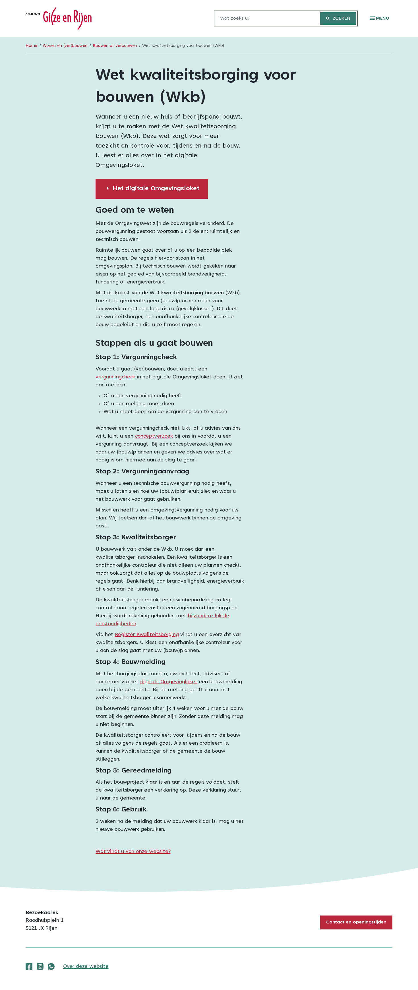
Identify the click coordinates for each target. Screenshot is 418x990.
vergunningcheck (115, 377)
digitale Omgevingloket (168, 682)
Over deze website (86, 966)
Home (31, 46)
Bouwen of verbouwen (115, 46)
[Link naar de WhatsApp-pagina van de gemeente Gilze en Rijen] (51, 966)
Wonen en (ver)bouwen (65, 46)
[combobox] (264, 18)
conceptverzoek (154, 436)
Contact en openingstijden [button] (356, 922)
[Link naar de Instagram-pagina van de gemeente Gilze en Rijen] (40, 966)
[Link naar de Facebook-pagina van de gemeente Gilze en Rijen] (29, 966)
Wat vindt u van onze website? (133, 851)
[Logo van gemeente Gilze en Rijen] (59, 18)
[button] (379, 18)
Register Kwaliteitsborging (147, 634)
